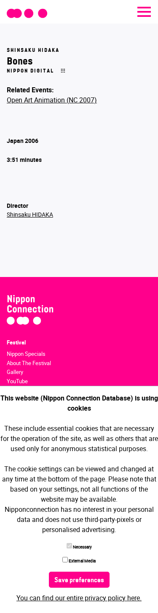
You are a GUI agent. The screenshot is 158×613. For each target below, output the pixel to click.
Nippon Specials (26, 354)
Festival (16, 342)
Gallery (15, 372)
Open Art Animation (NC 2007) (52, 100)
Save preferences (79, 580)
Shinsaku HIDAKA (30, 214)
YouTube (17, 381)
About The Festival (29, 363)
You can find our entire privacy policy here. (79, 597)
